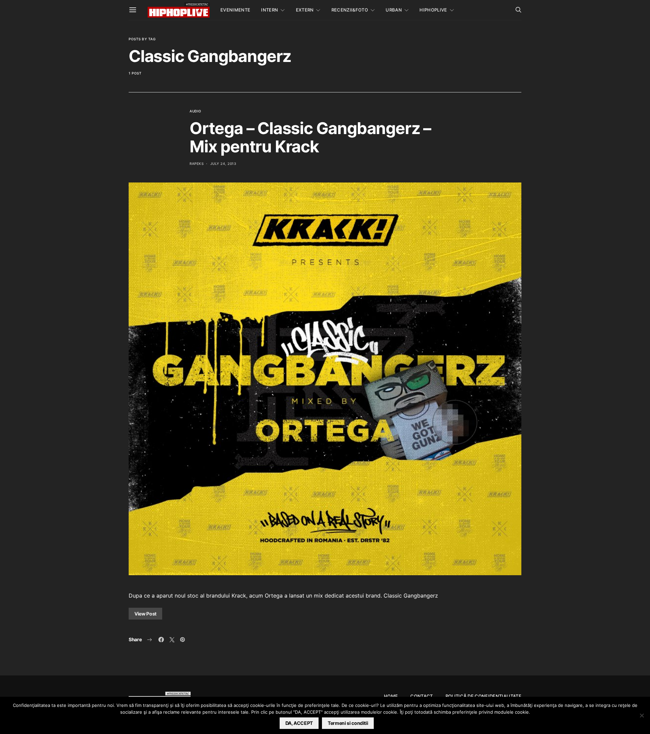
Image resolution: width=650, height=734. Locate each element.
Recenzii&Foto (349, 10)
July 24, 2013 (223, 163)
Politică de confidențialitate (483, 696)
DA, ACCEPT (299, 723)
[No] (641, 715)
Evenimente (235, 10)
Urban (394, 10)
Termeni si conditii (348, 723)
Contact (421, 696)
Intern (269, 10)
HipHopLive (433, 10)
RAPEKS (196, 163)
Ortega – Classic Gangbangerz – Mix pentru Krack (310, 137)
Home (391, 696)
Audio (195, 111)
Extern (305, 10)
